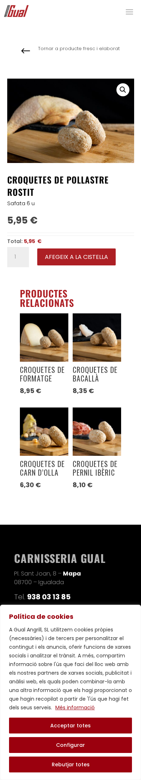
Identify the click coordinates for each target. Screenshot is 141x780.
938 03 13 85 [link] (48, 597)
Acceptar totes (70, 725)
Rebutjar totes (71, 764)
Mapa (72, 573)
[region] (70, 692)
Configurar (70, 745)
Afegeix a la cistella (76, 257)
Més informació (75, 707)
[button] (122, 89)
